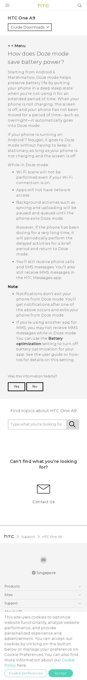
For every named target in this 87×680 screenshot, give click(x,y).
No (34, 386)
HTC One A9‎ (52, 537)
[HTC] (43, 5)
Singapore (46, 573)
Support (28, 537)
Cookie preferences (26, 673)
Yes (16, 386)
